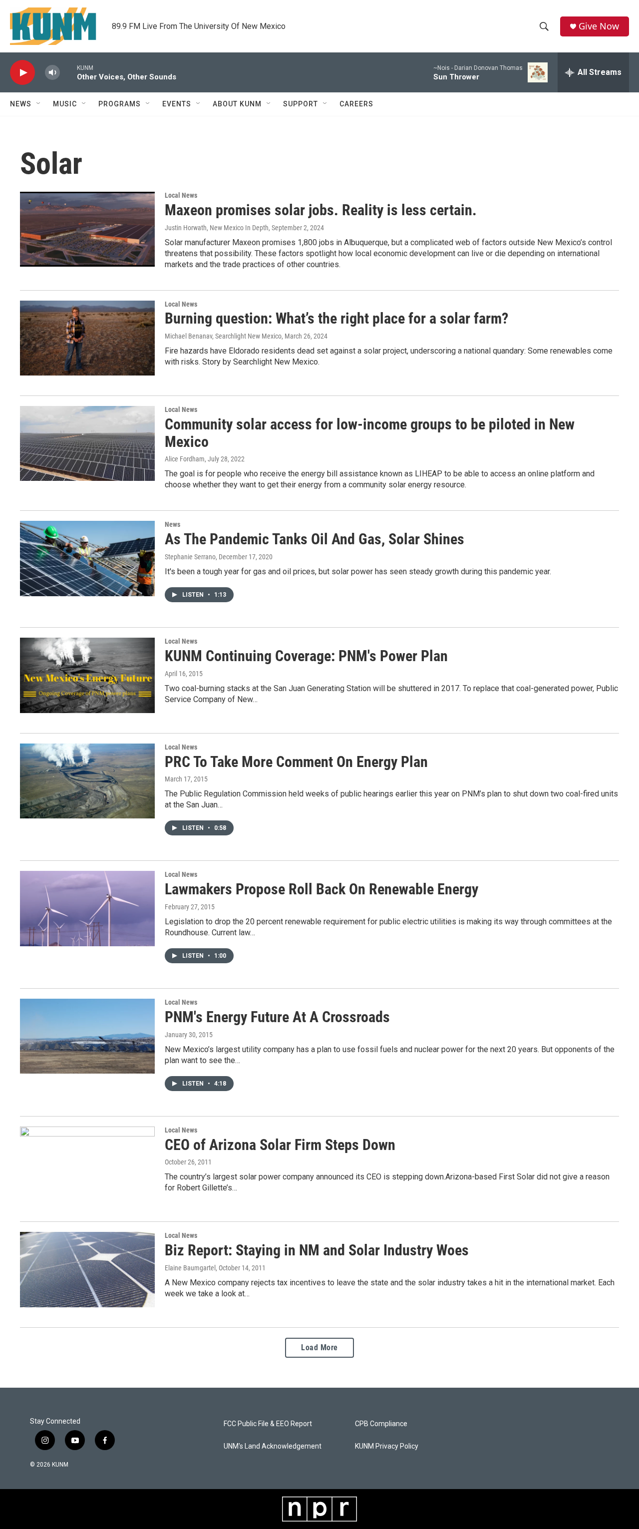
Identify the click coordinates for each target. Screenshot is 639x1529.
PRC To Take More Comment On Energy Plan (296, 761)
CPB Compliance (381, 1424)
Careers (356, 104)
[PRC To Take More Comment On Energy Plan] (87, 781)
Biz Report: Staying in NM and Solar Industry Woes (317, 1250)
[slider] (68, 72)
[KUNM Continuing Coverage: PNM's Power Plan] (87, 675)
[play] (22, 72)
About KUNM (237, 104)
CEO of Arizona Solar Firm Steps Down (280, 1144)
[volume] (52, 72)
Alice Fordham (185, 459)
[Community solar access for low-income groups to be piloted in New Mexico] (87, 443)
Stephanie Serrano (190, 557)
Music (65, 104)
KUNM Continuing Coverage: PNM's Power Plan (306, 656)
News (20, 104)
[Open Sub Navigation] (39, 104)
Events (176, 104)
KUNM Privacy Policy (386, 1446)
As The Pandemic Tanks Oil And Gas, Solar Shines (314, 539)
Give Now (599, 26)
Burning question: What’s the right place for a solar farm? (336, 318)
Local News (181, 195)
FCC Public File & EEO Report (268, 1424)
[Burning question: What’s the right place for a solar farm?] (87, 338)
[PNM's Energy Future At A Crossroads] (87, 1036)
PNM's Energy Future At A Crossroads (277, 1017)
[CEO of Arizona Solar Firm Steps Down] (87, 1164)
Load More (319, 1347)
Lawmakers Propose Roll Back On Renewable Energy (321, 889)
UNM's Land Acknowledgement (272, 1446)
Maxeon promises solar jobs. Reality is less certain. (321, 210)
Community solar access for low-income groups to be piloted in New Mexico (370, 432)
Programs (119, 104)
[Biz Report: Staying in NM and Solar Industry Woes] (87, 1269)
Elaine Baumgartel (190, 1268)
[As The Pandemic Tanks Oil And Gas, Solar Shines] (87, 558)
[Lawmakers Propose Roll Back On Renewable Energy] (87, 908)
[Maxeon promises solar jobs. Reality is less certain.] (87, 229)
